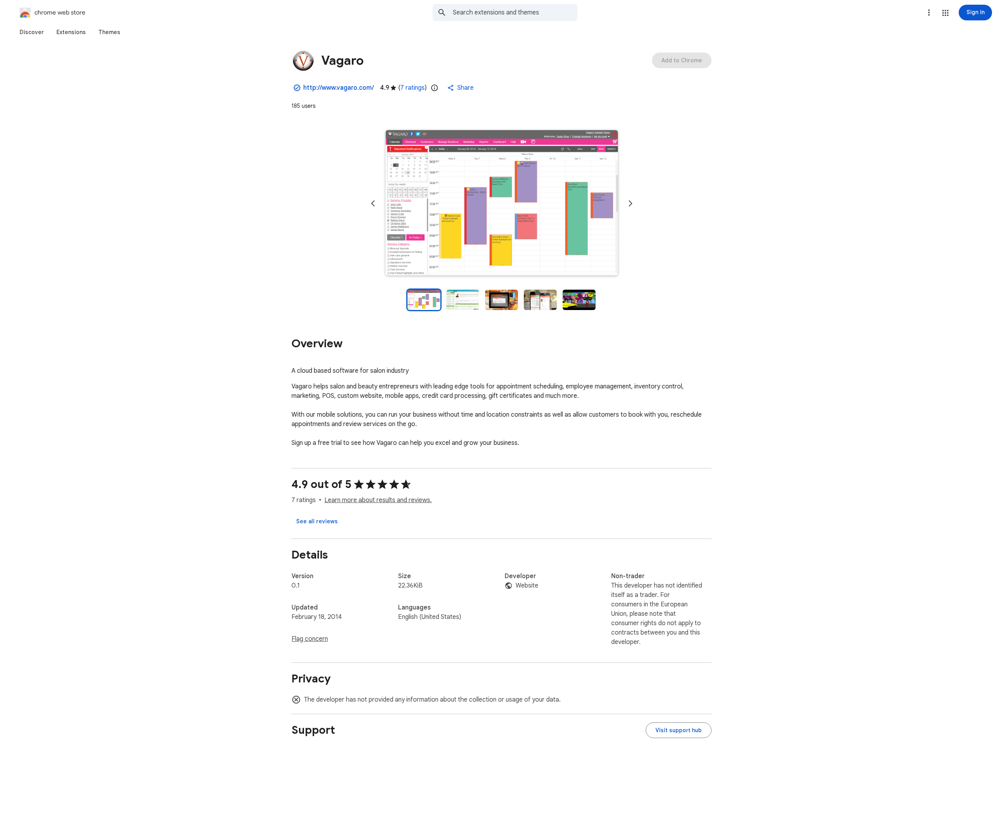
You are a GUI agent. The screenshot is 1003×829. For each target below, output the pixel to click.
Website (527, 586)
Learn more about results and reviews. (378, 500)
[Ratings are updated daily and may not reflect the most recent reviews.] (434, 88)
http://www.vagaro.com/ (338, 88)
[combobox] (515, 12)
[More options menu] (929, 12)
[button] (945, 13)
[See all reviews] (316, 521)
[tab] (31, 32)
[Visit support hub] (679, 730)
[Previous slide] (373, 203)
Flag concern (309, 639)
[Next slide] (630, 203)
